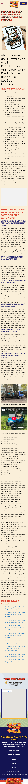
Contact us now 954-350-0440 (14, 782)
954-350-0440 (16, 742)
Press (14, 763)
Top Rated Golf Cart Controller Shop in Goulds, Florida (15, 628)
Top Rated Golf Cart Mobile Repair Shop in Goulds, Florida (15, 635)
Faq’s (14, 759)
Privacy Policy (14, 750)
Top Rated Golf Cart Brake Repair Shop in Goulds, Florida (15, 614)
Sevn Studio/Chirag (21, 774)
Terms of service (14, 755)
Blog (14, 768)
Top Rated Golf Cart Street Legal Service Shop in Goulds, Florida (15, 648)
